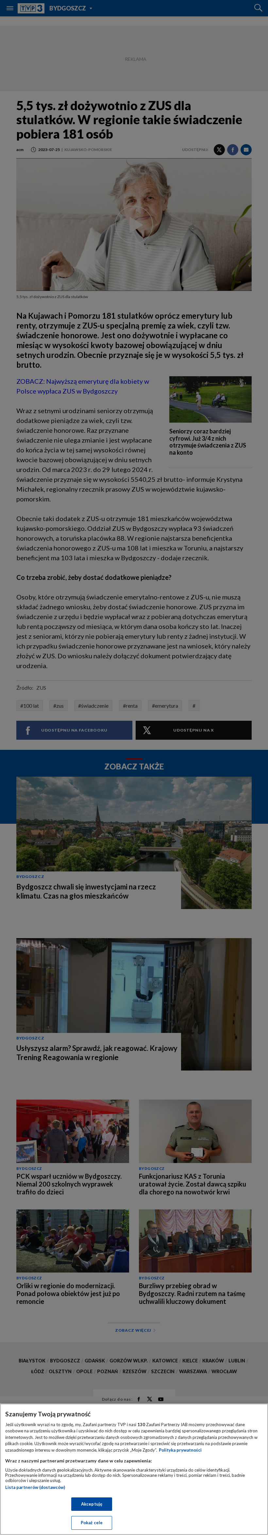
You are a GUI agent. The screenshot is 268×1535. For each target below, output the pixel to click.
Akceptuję (91, 1504)
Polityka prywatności (180, 1450)
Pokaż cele (92, 1522)
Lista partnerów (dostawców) (35, 1487)
